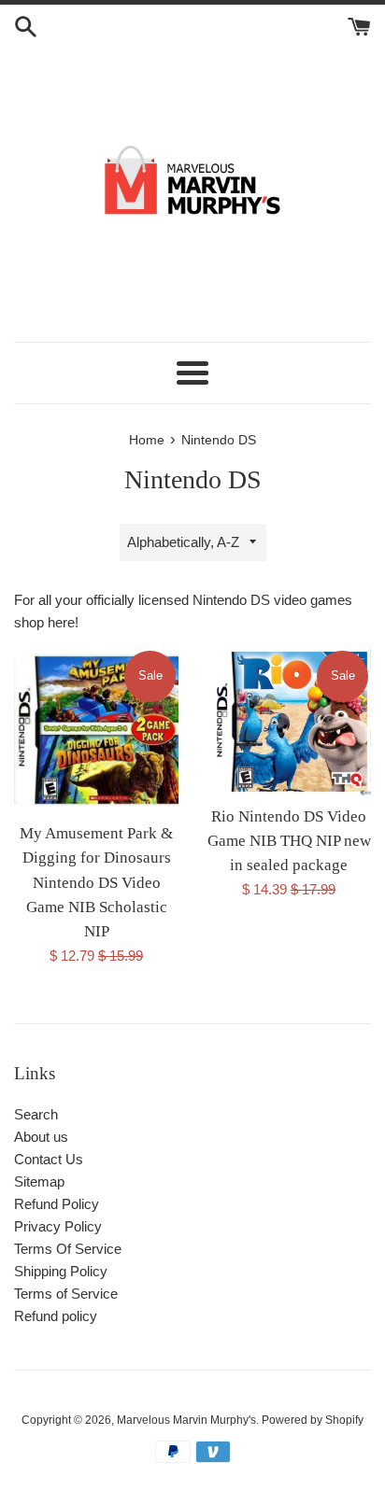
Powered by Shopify (313, 1420)
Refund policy (55, 1316)
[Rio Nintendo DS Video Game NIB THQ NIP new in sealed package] (289, 721)
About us (41, 1137)
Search (36, 1114)
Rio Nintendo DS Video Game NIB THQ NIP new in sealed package (289, 841)
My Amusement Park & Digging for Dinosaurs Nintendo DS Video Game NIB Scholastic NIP (96, 882)
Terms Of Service (67, 1249)
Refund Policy (56, 1204)
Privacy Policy (58, 1226)
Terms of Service (66, 1293)
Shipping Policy (60, 1271)
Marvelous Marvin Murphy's (186, 1420)
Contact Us (48, 1159)
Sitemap (39, 1181)
